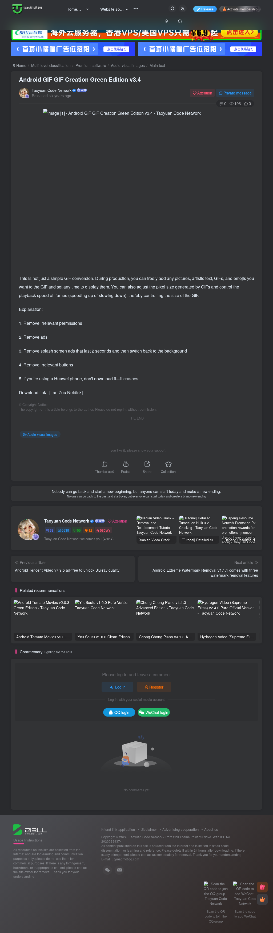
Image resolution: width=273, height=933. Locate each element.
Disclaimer (148, 829)
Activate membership (242, 9)
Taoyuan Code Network (51, 90)
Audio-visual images (128, 65)
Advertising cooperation (180, 829)
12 (90, 530)
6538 (65, 530)
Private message (237, 93)
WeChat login (157, 712)
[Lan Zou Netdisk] (66, 392)
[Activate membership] (262, 899)
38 (52, 530)
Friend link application (118, 829)
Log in (120, 687)
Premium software (90, 65)
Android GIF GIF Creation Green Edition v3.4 (80, 79)
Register (156, 687)
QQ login (121, 712)
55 (79, 530)
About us (211, 829)
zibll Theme (182, 837)
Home (20, 65)
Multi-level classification (51, 65)
